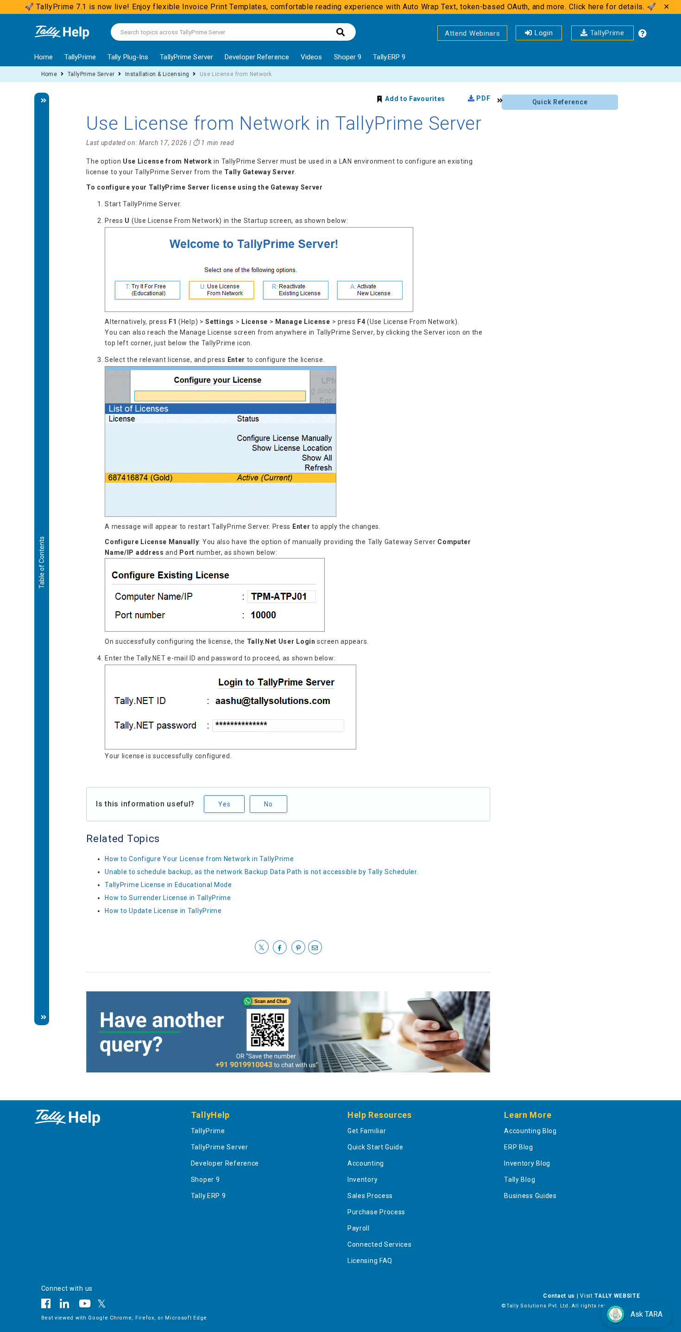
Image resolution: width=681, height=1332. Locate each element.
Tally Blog (519, 1179)
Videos (311, 57)
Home (43, 57)
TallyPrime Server (186, 57)
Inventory (362, 1179)
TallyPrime (606, 33)
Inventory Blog (527, 1163)
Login (542, 33)
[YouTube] (85, 1305)
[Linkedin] (64, 1305)
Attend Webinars (472, 33)
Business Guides (530, 1195)
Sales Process (370, 1195)
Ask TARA (646, 1314)
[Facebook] (48, 1305)
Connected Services (379, 1244)
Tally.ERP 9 (389, 57)
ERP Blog (518, 1147)
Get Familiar (366, 1131)
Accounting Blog (530, 1131)
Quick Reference (560, 102)
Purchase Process (376, 1212)
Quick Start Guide (375, 1147)
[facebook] (279, 947)
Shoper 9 (348, 57)
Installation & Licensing (157, 74)
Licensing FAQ (369, 1260)
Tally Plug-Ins (127, 57)
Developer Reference (257, 57)
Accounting (365, 1163)
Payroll (358, 1228)
